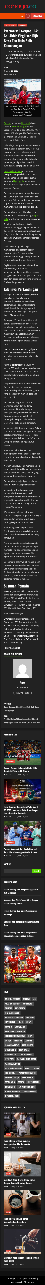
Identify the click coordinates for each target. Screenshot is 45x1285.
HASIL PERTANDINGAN (14, 1017)
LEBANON (18, 1040)
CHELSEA (8, 1008)
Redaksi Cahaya (10, 775)
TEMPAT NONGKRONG (26, 1086)
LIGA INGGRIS (10, 1049)
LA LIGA (8, 1040)
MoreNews (16, 1282)
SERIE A (21, 1082)
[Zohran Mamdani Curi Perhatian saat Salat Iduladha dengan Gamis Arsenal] (22, 833)
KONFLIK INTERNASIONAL (15, 1035)
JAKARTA (8, 1026)
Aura (6, 67)
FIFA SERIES (20, 1008)
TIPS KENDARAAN (12, 1096)
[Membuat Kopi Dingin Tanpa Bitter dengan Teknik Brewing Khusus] (22, 1163)
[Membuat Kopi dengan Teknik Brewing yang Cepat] (22, 1241)
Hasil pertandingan (13, 171)
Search (7, 863)
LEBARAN (28, 1040)
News (8, 1134)
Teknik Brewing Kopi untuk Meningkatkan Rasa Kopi (16, 1220)
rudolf (6, 1147)
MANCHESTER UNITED (13, 1068)
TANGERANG (10, 1086)
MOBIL (27, 1068)
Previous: (21, 707)
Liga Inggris (18, 181)
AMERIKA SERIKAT (12, 999)
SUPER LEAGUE (33, 1082)
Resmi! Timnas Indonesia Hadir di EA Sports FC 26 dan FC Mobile (21, 769)
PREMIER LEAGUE (12, 1077)
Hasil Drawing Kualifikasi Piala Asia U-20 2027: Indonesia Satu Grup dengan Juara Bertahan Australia (21, 810)
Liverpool (25, 123)
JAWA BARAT (20, 1026)
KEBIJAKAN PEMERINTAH (15, 1031)
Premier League (10, 25)
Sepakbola (22, 25)
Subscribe (37, 15)
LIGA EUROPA (27, 1045)
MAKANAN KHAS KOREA (26, 1059)
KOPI (30, 1035)
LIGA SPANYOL (10, 1054)
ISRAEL (29, 1022)
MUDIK (36, 1068)
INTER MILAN (10, 1022)
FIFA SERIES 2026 (12, 1012)
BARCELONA (27, 1003)
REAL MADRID (27, 1077)
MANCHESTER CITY (12, 1063)
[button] (4, 15)
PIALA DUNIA (10, 1072)
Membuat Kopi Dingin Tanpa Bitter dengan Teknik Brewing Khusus (19, 1181)
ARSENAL (26, 999)
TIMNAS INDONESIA (12, 1091)
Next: (22, 719)
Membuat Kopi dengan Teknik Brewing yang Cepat (21, 1259)
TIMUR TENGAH (30, 1091)
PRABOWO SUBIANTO (27, 1072)
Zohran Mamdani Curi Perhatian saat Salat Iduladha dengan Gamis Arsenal (21, 850)
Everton (7, 123)
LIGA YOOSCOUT (26, 1054)
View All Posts (22, 693)
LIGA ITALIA (24, 1049)
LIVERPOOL (9, 1059)
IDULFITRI (30, 1017)
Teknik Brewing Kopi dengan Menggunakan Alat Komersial (17, 1142)
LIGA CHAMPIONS (12, 1045)
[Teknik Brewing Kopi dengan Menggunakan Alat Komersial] (22, 1125)
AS (34, 999)
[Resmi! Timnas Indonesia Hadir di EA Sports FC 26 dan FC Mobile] (22, 752)
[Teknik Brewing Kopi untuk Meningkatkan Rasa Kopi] (22, 1202)
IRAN (20, 1022)
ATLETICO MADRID (12, 1003)
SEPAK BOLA (10, 1082)
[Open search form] (22, 16)
